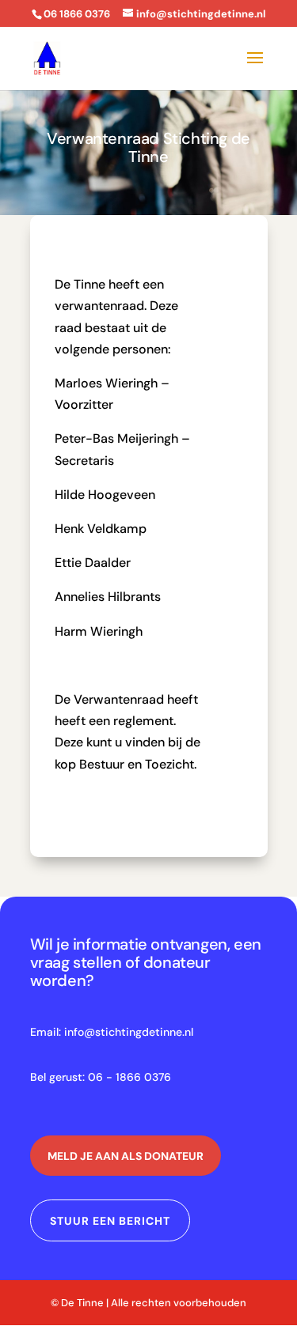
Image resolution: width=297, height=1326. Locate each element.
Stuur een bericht (110, 1221)
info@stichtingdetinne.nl (128, 1032)
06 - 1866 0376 (129, 1077)
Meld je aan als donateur (126, 1156)
